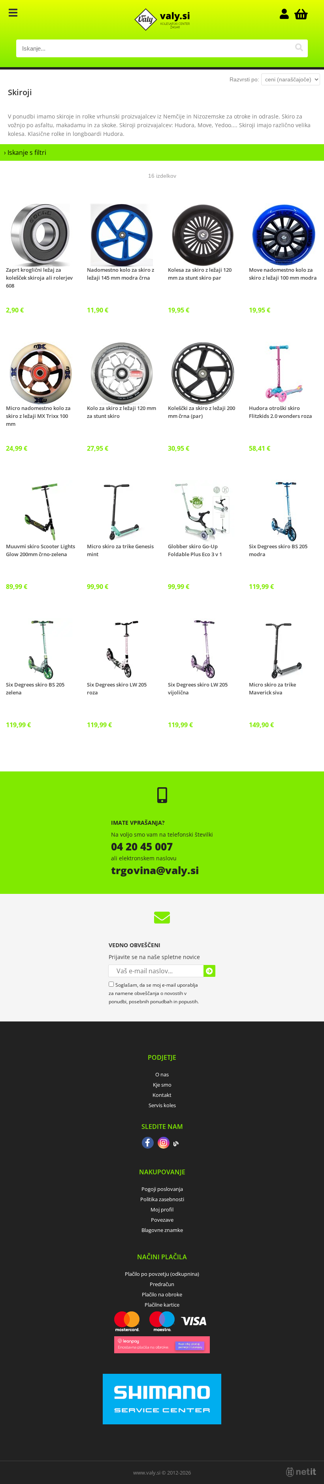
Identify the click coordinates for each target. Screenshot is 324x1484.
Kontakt (162, 1094)
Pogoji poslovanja (162, 1188)
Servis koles (162, 1105)
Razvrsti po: (244, 79)
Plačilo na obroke (162, 1294)
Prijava (288, 14)
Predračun (162, 1284)
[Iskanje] (299, 48)
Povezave (162, 1219)
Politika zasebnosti (162, 1199)
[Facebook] (148, 1143)
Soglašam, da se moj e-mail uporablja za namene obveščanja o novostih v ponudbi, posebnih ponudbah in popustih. (154, 993)
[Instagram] (164, 1143)
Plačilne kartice (162, 1304)
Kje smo (162, 1084)
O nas (162, 1074)
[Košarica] (300, 14)
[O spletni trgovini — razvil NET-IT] (301, 1472)
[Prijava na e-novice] (209, 971)
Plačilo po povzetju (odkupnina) (162, 1273)
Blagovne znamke (162, 1230)
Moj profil (162, 1209)
